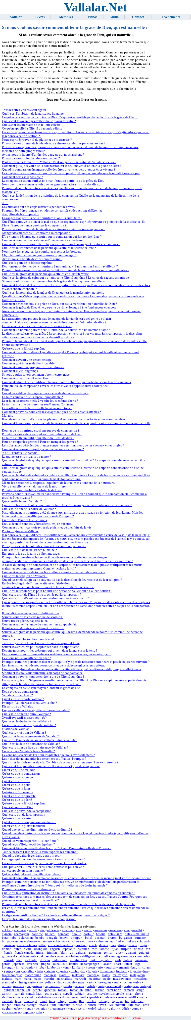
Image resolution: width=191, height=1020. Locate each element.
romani (63, 990)
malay (106, 975)
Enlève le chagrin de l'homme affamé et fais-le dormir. (38, 583)
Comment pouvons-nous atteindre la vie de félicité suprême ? (43, 676)
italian (127, 960)
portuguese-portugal (137, 986)
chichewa (74, 941)
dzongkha (41, 949)
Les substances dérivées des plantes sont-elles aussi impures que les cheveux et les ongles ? (63, 445)
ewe (94, 949)
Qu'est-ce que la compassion (21, 773)
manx (27, 978)
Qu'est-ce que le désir (16, 781)
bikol (88, 937)
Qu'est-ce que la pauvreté (19, 796)
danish (103, 945)
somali (81, 997)
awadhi (137, 930)
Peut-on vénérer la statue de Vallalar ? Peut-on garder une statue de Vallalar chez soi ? (59, 162)
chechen (60, 941)
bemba (39, 937)
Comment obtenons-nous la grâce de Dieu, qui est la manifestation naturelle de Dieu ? (59, 304)
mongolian (46, 982)
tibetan (91, 1001)
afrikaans (53, 930)
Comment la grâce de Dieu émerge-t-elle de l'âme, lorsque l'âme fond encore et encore (59, 307)
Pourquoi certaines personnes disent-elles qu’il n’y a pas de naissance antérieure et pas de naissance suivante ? (76, 662)
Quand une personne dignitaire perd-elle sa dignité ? (37, 829)
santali (19, 993)
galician (81, 952)
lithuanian (107, 971)
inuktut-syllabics (101, 960)
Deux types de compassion (20, 691)
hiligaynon (90, 956)
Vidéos (92, 17)
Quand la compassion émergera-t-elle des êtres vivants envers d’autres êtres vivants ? (58, 169)
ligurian (62, 971)
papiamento (52, 986)
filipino (126, 949)
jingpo (45, 964)
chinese (88, 941)
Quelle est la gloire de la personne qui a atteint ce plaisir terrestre (45, 274)
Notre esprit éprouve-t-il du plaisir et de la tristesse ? (37, 139)
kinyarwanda (24, 967)
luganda (135, 971)
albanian (68, 930)
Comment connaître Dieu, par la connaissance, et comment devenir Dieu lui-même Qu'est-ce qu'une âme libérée (76, 878)
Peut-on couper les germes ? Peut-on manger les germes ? (40, 441)
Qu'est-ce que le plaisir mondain (23, 826)
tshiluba (19, 1005)
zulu (39, 1012)
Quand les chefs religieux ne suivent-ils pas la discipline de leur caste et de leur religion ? (62, 579)
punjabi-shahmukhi (17, 990)
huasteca (128, 956)
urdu (146, 1005)
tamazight (30, 1001)
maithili (64, 975)
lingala (92, 971)
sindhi (31, 997)
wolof (92, 1008)
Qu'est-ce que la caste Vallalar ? (23, 699)
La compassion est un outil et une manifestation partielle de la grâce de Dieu (53, 180)
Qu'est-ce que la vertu (16, 818)
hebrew (76, 956)
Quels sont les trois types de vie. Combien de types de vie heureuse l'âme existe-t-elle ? (60, 762)
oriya (137, 982)
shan (129, 993)
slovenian (68, 997)
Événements (171, 17)
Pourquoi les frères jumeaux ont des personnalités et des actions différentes (52, 210)
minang (22, 982)
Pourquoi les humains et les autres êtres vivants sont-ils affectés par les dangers (54, 557)
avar (127, 930)
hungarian (143, 956)
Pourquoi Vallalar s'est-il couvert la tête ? (29, 703)
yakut (112, 1008)
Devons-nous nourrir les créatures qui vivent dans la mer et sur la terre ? (49, 650)
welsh (82, 1008)
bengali (52, 937)
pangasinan (34, 986)
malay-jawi (120, 975)
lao (18, 971)
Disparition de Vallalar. (17, 706)
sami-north (114, 990)
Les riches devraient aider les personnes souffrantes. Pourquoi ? (44, 758)
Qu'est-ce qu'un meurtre (17, 792)
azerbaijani (21, 934)
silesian (19, 997)
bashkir (89, 934)
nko (91, 982)
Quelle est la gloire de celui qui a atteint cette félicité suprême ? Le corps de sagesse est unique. (66, 277)
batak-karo (115, 934)
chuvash (144, 941)
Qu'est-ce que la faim (16, 788)
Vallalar (16, 17)
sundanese (108, 997)
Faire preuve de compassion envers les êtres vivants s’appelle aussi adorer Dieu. (55, 386)
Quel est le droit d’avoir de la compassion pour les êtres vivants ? (45, 598)
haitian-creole (27, 956)
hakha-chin (46, 956)
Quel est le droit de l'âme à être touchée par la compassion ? (42, 594)
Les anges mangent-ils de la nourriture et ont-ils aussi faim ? (42, 218)
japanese (18, 964)
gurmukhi (8, 956)
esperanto (68, 949)
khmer (128, 964)
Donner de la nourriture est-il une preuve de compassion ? (40, 430)
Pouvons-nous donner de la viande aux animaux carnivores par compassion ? (53, 143)
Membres (66, 17)
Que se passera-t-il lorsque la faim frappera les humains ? (40, 852)
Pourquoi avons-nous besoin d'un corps (28, 889)
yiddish (124, 1008)
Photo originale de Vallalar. (20, 531)
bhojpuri (77, 937)
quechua (50, 990)
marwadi (80, 978)
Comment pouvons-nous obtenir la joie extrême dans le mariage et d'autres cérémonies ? (61, 244)
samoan (129, 990)
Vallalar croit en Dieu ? (17, 695)
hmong (115, 956)
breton (112, 937)
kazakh (106, 964)
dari (113, 945)
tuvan (102, 1005)
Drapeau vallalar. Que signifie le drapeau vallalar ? (36, 710)
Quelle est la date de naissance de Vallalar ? (31, 744)
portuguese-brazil (109, 986)
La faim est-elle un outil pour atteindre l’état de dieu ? (38, 438)
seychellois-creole (111, 993)
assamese (115, 930)
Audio (114, 17)
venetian (41, 1008)
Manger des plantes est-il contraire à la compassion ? (37, 233)
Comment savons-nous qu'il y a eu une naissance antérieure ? (43, 449)
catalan (18, 941)
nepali (82, 982)
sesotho (92, 993)
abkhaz (7, 930)
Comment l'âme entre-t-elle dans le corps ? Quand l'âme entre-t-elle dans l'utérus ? (56, 848)
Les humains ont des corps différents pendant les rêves (38, 207)
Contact (138, 17)
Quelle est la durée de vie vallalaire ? (26, 721)
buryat (6, 941)
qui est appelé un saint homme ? (23, 870)
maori (37, 978)
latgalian (28, 971)
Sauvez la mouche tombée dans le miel (28, 639)
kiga (138, 964)
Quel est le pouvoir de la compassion (26, 811)
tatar (52, 1001)
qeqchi (37, 990)
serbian (79, 993)
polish (91, 986)
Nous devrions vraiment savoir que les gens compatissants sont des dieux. (51, 184)
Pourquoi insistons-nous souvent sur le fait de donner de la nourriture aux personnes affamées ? (65, 270)
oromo (6, 986)
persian (79, 986)
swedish (7, 1001)
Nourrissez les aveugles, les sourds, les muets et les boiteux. (42, 251)
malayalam (137, 975)
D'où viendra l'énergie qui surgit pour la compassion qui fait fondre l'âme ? (52, 236)
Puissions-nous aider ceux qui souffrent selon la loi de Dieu (42, 434)
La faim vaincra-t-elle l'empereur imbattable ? (32, 397)
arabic (88, 930)
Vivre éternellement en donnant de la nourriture (34, 486)
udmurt (120, 1005)
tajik (18, 1001)
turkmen (90, 1005)
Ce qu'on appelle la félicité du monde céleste (32, 128)
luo (145, 971)
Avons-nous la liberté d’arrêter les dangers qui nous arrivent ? (43, 154)
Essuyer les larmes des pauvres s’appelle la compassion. (39, 919)
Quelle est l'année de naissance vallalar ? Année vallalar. (39, 740)
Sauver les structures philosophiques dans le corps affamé (40, 647)
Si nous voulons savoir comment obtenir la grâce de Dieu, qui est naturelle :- (53, 281)
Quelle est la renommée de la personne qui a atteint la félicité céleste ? (49, 248)
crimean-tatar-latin (60, 945)
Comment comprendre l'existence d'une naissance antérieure (42, 240)
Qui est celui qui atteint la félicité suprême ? (31, 874)
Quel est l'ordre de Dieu (17, 807)
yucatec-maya (11, 1012)
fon (148, 949)
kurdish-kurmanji (117, 967)
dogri (143, 945)
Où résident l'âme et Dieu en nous (24, 520)
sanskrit (7, 993)
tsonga (31, 1005)
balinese (37, 934)
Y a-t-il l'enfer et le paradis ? (21, 453)
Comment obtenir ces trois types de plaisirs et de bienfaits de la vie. (47, 527)
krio (100, 967)
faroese (104, 949)
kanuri (73, 964)
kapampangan (89, 964)
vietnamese (57, 1008)
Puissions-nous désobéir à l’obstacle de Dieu (32, 490)
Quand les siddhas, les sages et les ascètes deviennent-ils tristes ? (45, 393)
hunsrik (9, 960)
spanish (94, 997)
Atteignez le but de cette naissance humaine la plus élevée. (41, 684)
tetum (73, 1001)
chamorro (45, 941)
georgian (95, 952)
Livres (40, 17)
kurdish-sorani (141, 967)
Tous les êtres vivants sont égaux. (24, 110)
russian (99, 990)
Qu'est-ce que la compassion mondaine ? (29, 822)
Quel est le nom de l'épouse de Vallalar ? (29, 509)
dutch (17, 949)
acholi (33, 930)
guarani (131, 952)
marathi (49, 978)
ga (71, 952)
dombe (6, 949)
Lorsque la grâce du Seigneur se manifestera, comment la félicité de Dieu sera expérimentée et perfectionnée (74, 680)
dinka (122, 945)
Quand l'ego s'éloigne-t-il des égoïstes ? (28, 844)
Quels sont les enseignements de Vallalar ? (30, 736)
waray (71, 1008)
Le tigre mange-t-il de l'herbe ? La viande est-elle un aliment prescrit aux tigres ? (56, 915)
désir (5, 203)
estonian (83, 949)
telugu (62, 1001)
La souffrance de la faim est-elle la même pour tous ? (37, 408)
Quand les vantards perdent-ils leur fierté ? (30, 841)
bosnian (100, 937)
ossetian (18, 986)
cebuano (31, 941)
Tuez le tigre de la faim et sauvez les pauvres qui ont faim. (41, 643)
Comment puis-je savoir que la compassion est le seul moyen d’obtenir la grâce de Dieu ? (61, 166)
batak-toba (9, 937)
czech (93, 945)
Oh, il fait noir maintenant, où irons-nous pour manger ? (39, 255)
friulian (52, 952)
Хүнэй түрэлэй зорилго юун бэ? (24, 717)
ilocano (45, 960)
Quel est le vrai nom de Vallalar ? (24, 732)
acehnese (20, 930)
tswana (43, 1005)
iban (19, 960)
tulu (53, 1005)
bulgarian (125, 937)
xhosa (102, 1008)
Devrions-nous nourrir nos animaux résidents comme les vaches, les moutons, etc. (56, 654)
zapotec (28, 1012)
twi (111, 1005)
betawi (63, 937)
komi (66, 967)
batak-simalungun (137, 934)
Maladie (7, 415)
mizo (32, 982)
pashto (67, 986)
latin (40, 971)
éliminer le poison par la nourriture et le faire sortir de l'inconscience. (48, 587)
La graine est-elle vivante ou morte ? (26, 456)
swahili (131, 997)
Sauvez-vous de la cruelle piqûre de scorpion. (32, 617)
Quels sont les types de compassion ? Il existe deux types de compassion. (51, 766)
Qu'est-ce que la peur (16, 785)
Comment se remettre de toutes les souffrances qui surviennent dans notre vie (53, 572)
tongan (6, 1005)
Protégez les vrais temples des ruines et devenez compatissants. (44, 546)
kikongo (7, 967)
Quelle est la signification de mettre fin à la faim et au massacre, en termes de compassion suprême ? (68, 893)
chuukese (129, 941)
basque (100, 934)
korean (90, 967)
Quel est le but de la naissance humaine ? (29, 550)
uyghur (7, 1008)
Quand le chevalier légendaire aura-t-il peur (31, 855)
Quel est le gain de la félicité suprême (27, 263)
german (108, 952)
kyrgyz (8, 971)
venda (29, 1008)
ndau (59, 982)
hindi (104, 956)
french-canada (24, 952)
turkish (77, 1005)
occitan (127, 982)
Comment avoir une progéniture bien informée (33, 367)
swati (142, 997)
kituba (40, 967)
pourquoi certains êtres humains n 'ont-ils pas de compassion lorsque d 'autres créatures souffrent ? (67, 561)
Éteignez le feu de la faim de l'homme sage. (31, 553)
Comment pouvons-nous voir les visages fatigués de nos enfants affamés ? (51, 412)
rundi (89, 990)
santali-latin (34, 993)
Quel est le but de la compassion (23, 814)
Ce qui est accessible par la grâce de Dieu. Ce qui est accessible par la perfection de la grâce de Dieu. (70, 117)
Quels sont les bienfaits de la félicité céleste (31, 125)
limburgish (78, 971)
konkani (77, 967)
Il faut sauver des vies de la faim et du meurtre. (33, 628)
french (8, 952)
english (55, 949)
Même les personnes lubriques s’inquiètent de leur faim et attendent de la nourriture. (58, 483)
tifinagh (104, 1001)
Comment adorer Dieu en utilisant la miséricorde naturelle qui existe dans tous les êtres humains (66, 382)
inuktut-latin (78, 960)
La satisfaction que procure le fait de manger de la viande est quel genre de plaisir (56, 318)
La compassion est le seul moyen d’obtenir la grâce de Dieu (42, 688)
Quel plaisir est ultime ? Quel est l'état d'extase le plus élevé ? (43, 867)
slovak (54, 997)
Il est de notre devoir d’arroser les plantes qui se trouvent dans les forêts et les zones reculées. (64, 419)
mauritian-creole (100, 978)
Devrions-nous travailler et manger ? (26, 658)
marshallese (64, 978)
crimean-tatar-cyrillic (31, 945)
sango (140, 990)
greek (119, 952)
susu (121, 997)
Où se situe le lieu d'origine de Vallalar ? (29, 725)
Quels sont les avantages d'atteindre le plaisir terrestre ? (39, 121)
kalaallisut (59, 964)
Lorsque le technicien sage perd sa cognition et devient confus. (44, 863)
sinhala (43, 997)
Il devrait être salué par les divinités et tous (30, 613)
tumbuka (64, 1005)
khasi (117, 964)
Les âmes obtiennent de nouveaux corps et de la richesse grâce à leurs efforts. (53, 665)
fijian (115, 949)
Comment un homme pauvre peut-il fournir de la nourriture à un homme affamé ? (56, 330)
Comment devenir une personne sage (26, 359)
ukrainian (134, 1005)
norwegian (104, 982)
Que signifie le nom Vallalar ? (22, 501)
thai (81, 1001)
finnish (138, 949)
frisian (40, 952)
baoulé (76, 934)
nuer (116, 982)
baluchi (50, 934)
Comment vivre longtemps (20, 371)
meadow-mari (122, 978)
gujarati (144, 952)
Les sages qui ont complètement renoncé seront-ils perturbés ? (43, 859)
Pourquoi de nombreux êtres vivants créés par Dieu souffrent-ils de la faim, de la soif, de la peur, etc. (68, 904)
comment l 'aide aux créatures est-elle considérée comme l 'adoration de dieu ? (54, 322)
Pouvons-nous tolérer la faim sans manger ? (31, 158)
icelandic (31, 960)
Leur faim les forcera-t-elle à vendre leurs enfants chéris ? (40, 400)
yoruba (136, 1008)
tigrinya (117, 1001)
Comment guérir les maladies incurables (29, 363)
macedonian (33, 975)
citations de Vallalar (15, 729)
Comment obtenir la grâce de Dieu (25, 378)
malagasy (93, 975)
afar (42, 930)
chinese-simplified (108, 941)
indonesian (59, 960)
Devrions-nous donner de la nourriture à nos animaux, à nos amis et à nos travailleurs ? (60, 266)
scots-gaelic (53, 993)
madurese (50, 975)
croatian (81, 945)
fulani (63, 952)
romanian (76, 990)
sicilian (7, 997)
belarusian (26, 937)
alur (78, 930)
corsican (9, 945)
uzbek (18, 1008)
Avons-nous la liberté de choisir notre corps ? (32, 259)
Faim (5, 389)
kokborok (53, 967)
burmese (140, 937)
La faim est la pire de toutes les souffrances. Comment (38, 404)
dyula (28, 949)
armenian (101, 930)
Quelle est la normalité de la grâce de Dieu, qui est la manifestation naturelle (53, 292)
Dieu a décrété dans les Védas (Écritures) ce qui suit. (37, 524)
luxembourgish (12, 975)
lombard (121, 971)
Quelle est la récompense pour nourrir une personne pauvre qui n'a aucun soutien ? (57, 591)
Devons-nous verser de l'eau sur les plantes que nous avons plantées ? (48, 755)
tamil (43, 1001)
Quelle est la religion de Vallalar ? (25, 576)
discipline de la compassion (20, 214)
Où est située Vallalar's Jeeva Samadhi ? (28, 751)
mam (18, 978)
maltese (7, 978)
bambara (63, 934)
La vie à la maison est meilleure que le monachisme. (37, 326)
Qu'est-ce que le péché (17, 799)
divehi (133, 945)
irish (118, 960)
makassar (78, 975)
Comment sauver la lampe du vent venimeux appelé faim (40, 624)
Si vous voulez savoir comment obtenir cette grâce (36, 374)
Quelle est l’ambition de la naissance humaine (33, 113)
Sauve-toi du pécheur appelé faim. (25, 620)
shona (139, 993)
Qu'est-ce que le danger (17, 777)
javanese (33, 964)
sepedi (67, 993)
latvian (50, 971)
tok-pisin (137, 1001)
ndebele (70, 982)
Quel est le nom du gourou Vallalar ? (26, 714)
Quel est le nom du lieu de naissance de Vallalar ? (35, 747)
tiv (127, 1001)
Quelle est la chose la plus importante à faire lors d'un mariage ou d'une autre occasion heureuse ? (67, 505)
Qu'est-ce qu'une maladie (18, 770)
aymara (7, 934)
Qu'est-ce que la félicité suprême (23, 348)
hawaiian (62, 956)
